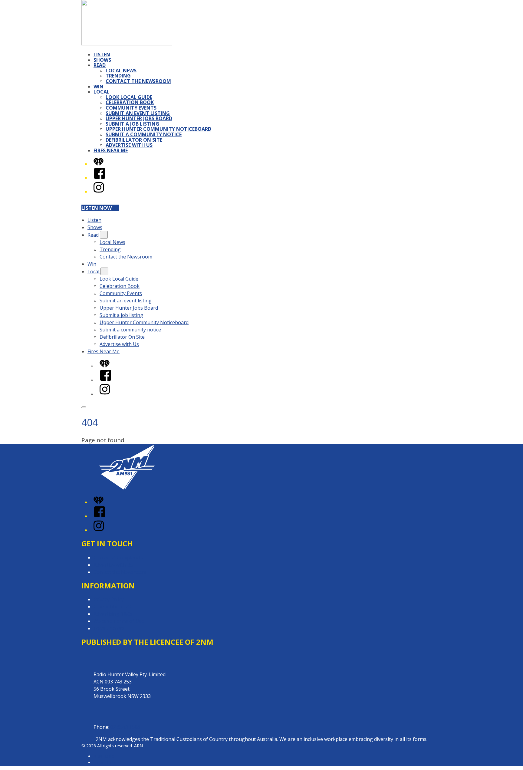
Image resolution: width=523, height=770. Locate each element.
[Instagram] (99, 191)
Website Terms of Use (119, 621)
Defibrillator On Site (134, 140)
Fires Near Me (111, 150)
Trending (118, 75)
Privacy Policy (109, 599)
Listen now (96, 208)
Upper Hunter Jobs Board (139, 118)
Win (99, 86)
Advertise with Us (129, 145)
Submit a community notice (144, 134)
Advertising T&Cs (113, 613)
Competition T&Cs (114, 606)
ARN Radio (104, 756)
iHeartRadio (105, 762)
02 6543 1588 (125, 727)
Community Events (131, 107)
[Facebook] (100, 177)
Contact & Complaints (118, 557)
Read (100, 65)
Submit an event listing (138, 113)
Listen (102, 54)
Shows (102, 60)
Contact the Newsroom (138, 81)
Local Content (109, 628)
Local (102, 91)
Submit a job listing (132, 123)
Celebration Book (130, 102)
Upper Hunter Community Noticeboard (158, 129)
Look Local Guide (129, 97)
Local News (121, 70)
